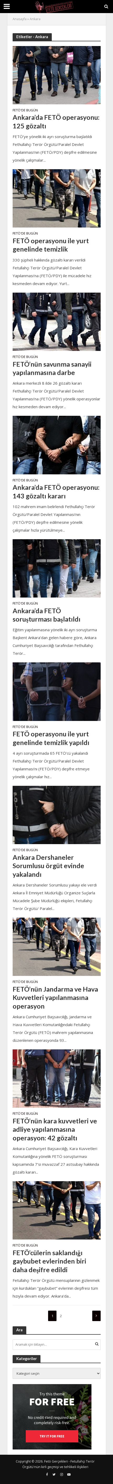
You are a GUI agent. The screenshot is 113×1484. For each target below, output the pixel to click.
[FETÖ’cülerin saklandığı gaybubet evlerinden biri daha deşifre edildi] (57, 1210)
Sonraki (96, 1316)
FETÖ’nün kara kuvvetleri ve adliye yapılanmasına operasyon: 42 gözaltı (55, 1129)
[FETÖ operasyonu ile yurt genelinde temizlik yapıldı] (57, 691)
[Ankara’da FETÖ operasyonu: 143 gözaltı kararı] (57, 444)
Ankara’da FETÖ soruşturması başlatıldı (46, 615)
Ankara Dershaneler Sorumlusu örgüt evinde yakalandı (48, 865)
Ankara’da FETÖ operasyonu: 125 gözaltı (56, 121)
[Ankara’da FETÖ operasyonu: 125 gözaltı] (57, 74)
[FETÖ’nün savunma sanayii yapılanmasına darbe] (57, 321)
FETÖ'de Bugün (25, 110)
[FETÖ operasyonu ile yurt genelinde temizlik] (57, 198)
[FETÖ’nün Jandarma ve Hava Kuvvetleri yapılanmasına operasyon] (57, 946)
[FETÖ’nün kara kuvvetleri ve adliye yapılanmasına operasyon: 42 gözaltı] (57, 1078)
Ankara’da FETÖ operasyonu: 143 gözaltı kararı (56, 491)
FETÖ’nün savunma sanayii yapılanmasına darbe (52, 368)
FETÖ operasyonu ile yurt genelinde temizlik (51, 245)
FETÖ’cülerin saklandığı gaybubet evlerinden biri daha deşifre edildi (49, 1261)
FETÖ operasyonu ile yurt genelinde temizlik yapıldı (51, 738)
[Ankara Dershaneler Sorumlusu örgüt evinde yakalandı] (57, 814)
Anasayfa (20, 19)
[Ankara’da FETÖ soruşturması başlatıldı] (57, 568)
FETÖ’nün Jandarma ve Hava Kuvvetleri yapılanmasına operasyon (55, 997)
